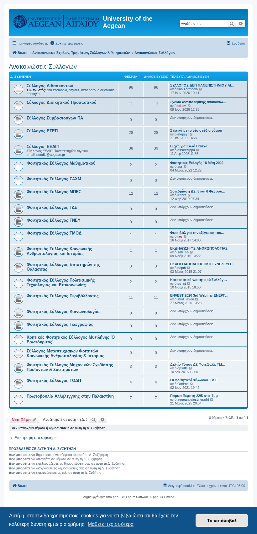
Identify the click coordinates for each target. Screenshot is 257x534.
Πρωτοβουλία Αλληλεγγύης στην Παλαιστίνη (70, 396)
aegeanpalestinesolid (193, 399)
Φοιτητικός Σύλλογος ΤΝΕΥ (54, 220)
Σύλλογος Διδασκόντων (50, 85)
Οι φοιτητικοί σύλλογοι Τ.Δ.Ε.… (196, 380)
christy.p (33, 94)
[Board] (56, 20)
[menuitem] (66, 43)
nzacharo (88, 90)
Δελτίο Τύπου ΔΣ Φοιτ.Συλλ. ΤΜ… (197, 364)
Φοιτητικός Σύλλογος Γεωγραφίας (60, 324)
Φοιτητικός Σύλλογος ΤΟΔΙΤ (54, 380)
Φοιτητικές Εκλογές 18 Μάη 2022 (196, 163)
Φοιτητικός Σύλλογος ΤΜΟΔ (54, 233)
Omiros (183, 384)
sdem (181, 106)
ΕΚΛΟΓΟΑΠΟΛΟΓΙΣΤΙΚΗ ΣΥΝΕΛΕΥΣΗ (201, 264)
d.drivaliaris (106, 90)
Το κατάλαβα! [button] (221, 520)
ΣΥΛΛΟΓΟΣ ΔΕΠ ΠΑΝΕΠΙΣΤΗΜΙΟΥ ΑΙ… (202, 85)
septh (181, 268)
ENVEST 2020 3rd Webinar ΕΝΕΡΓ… (199, 295)
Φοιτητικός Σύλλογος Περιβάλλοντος (63, 295)
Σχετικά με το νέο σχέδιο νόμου (196, 130)
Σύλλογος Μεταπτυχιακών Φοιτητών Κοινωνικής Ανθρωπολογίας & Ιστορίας (65, 353)
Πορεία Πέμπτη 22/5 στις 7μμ (194, 396)
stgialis (74, 90)
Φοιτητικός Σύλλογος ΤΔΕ (52, 207)
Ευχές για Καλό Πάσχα (188, 146)
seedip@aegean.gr (50, 154)
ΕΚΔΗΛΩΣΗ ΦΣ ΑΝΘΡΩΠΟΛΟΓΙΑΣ (199, 248)
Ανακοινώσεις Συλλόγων (43, 66)
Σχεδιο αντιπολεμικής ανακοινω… (198, 102)
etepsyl (182, 134)
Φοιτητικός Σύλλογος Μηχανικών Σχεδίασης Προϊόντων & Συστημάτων (70, 367)
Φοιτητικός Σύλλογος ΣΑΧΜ (54, 179)
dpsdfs (182, 368)
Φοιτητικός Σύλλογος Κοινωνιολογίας (64, 311)
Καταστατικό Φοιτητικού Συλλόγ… (198, 280)
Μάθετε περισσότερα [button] (111, 524)
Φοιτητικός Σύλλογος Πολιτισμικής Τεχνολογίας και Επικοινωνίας (61, 282)
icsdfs (181, 195)
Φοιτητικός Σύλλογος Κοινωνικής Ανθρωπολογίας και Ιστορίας (59, 251)
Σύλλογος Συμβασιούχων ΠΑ (55, 118)
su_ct (181, 283)
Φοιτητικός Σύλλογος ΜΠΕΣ (54, 191)
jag (179, 236)
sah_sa (183, 252)
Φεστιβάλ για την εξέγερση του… (197, 233)
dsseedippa (186, 150)
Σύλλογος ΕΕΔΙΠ (43, 146)
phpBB (118, 497)
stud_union (185, 299)
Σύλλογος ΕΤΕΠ (42, 131)
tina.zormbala (57, 90)
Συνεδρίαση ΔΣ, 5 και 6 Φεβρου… (197, 191)
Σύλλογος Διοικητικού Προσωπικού (62, 102)
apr (179, 166)
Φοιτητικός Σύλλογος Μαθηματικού (61, 163)
